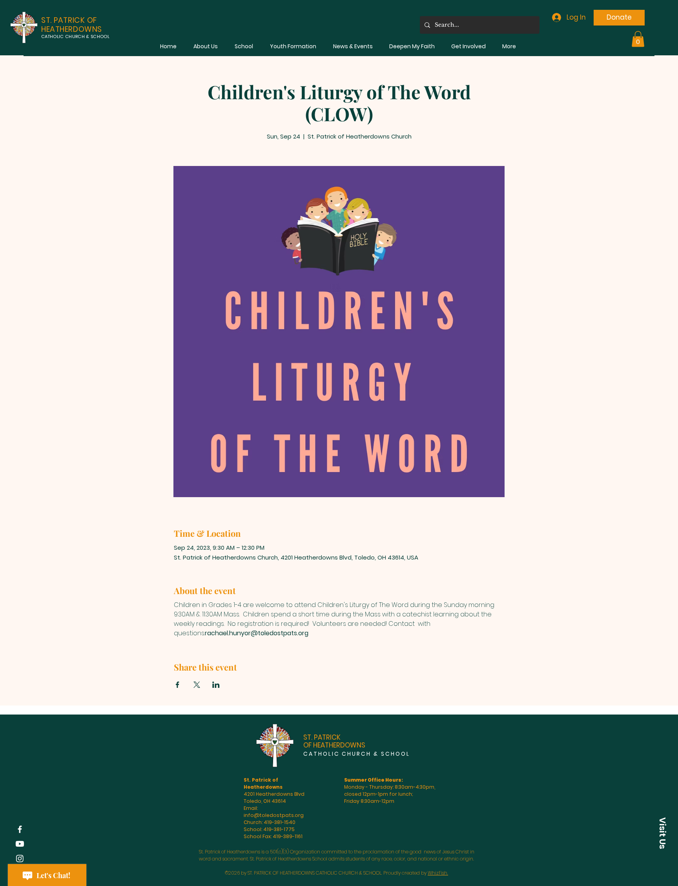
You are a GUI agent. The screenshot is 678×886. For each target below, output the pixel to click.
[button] (205, 46)
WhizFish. (438, 873)
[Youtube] (20, 844)
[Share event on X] (196, 685)
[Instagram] (20, 858)
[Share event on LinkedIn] (216, 685)
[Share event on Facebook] (177, 685)
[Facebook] (20, 829)
